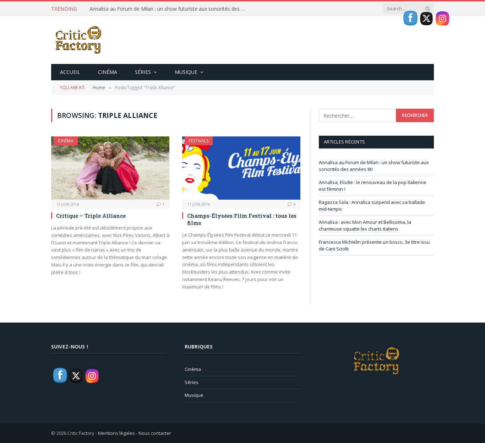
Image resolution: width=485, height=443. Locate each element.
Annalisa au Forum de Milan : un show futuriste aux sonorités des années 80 (169, 9)
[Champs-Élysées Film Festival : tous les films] (241, 167)
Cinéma (107, 72)
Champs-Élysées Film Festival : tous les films (241, 219)
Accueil (70, 72)
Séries (143, 72)
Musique (186, 72)
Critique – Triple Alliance (91, 215)
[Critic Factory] (77, 40)
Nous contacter (154, 433)
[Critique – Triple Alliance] (110, 167)
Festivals (198, 141)
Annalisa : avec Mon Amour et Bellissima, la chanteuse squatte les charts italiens (365, 225)
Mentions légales (116, 433)
